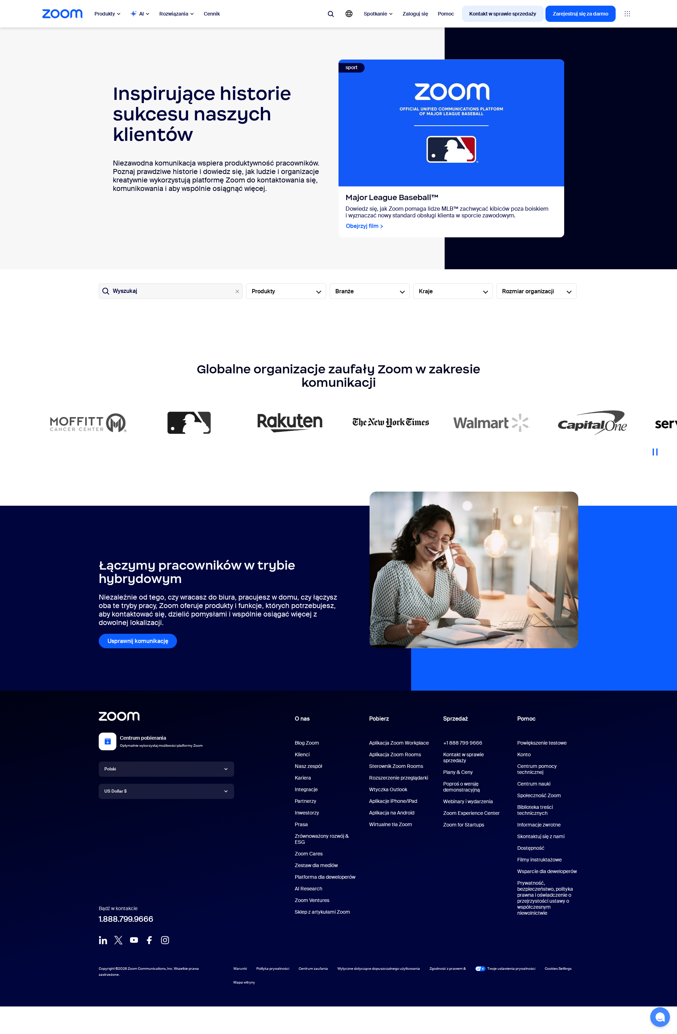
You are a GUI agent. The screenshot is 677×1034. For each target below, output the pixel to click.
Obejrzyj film (362, 226)
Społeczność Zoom (539, 795)
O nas (302, 718)
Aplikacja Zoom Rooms (395, 754)
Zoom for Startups (463, 825)
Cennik (212, 14)
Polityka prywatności (272, 968)
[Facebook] (149, 940)
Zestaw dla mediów (316, 865)
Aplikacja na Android (391, 813)
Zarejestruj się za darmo (580, 14)
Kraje (426, 291)
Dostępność (530, 848)
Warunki (240, 968)
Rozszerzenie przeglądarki (398, 778)
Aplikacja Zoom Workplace (399, 743)
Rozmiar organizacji (528, 291)
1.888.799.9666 (126, 919)
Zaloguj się (415, 14)
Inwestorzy (307, 813)
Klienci (302, 754)
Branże (344, 291)
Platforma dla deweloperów (325, 877)
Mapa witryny (244, 982)
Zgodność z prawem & (447, 968)
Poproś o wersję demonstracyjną (461, 787)
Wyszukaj (125, 291)
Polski (110, 769)
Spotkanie (375, 14)
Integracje (306, 789)
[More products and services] (627, 13)
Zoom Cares (309, 853)
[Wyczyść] (237, 291)
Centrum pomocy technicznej (537, 769)
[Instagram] (165, 940)
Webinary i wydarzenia (468, 801)
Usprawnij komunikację (138, 641)
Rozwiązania (173, 14)
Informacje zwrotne (539, 825)
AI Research (308, 888)
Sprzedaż (455, 718)
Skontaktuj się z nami (541, 836)
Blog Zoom (307, 743)
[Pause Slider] (655, 449)
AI (141, 14)
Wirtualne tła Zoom (390, 824)
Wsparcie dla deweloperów (547, 871)
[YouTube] (134, 940)
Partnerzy (305, 801)
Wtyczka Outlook (388, 789)
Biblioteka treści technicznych (535, 810)
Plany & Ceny (458, 772)
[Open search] (331, 14)
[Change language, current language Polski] (349, 13)
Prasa (301, 824)
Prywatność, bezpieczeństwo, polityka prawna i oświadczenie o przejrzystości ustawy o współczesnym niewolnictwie (545, 898)
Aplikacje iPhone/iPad (393, 801)
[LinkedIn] (103, 940)
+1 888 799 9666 (462, 743)
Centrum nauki (533, 784)
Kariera (303, 778)
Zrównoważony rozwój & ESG (322, 839)
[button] (660, 1017)
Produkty (104, 14)
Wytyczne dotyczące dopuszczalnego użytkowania (378, 968)
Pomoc (446, 14)
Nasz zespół (308, 766)
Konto (524, 754)
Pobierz (379, 718)
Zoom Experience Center (471, 813)
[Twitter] (118, 940)
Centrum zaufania (313, 968)
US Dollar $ (115, 791)
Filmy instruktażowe (539, 859)
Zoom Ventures (312, 900)
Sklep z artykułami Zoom (322, 912)
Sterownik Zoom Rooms (396, 766)
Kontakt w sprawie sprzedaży (502, 14)
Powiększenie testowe (542, 743)
